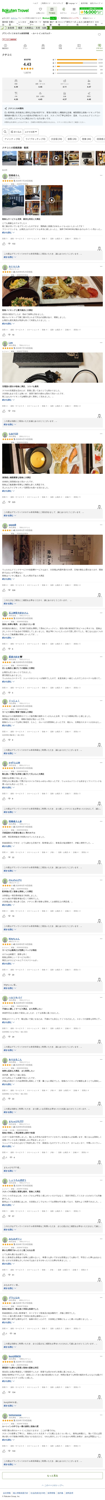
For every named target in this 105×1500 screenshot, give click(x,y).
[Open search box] (5, 132)
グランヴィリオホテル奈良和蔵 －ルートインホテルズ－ (27, 33)
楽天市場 (84, 3)
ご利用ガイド (45, 3)
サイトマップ (58, 3)
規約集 (60, 1493)
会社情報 (7, 1493)
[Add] (99, 34)
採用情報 (51, 1493)
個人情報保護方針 (20, 1493)
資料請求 (69, 1493)
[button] (9, 158)
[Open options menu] (101, 175)
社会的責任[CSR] (38, 1493)
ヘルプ (35, 3)
